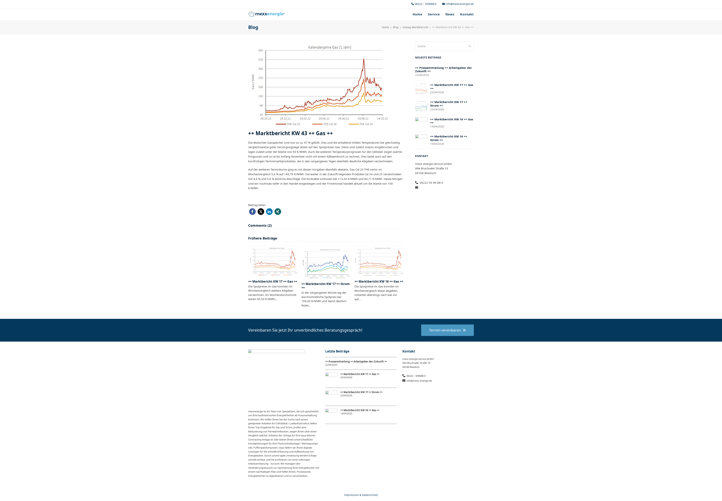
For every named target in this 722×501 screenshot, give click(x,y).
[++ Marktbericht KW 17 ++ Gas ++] (273, 261)
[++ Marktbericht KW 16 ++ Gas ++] (379, 261)
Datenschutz (370, 495)
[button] (252, 211)
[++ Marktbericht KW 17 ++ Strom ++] (326, 262)
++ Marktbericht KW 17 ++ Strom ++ (325, 286)
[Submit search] (470, 46)
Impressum (351, 495)
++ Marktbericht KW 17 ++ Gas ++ (272, 281)
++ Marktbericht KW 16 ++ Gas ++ (378, 281)
